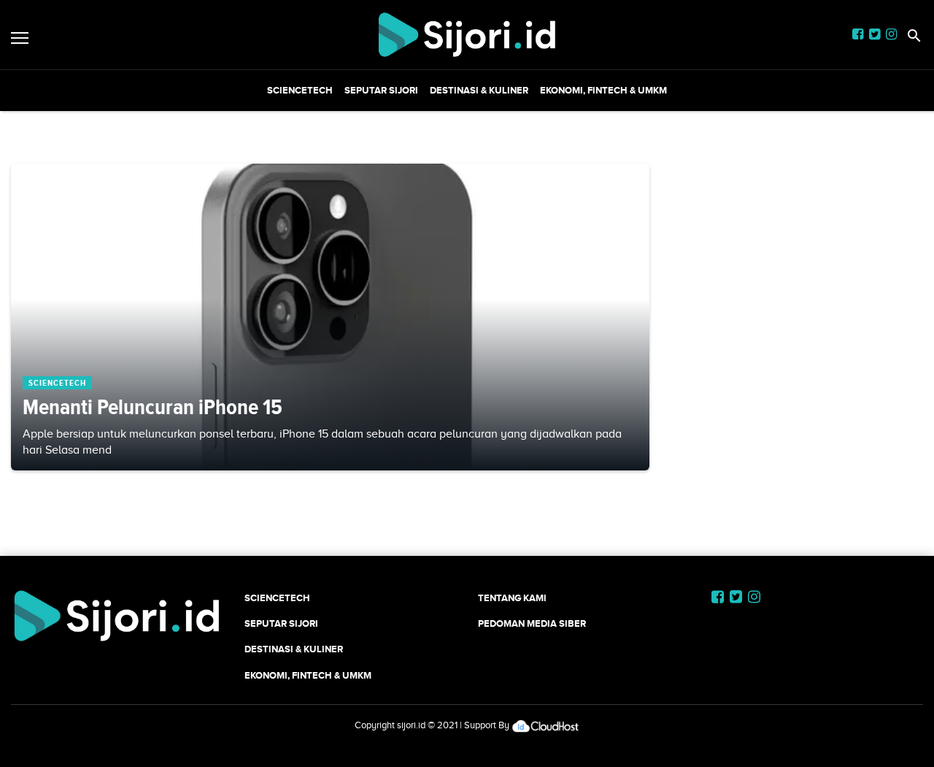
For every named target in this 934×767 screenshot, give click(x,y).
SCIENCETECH (300, 90)
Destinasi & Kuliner (479, 90)
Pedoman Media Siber (532, 623)
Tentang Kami (512, 597)
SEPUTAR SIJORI (381, 90)
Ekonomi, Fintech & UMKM (603, 90)
